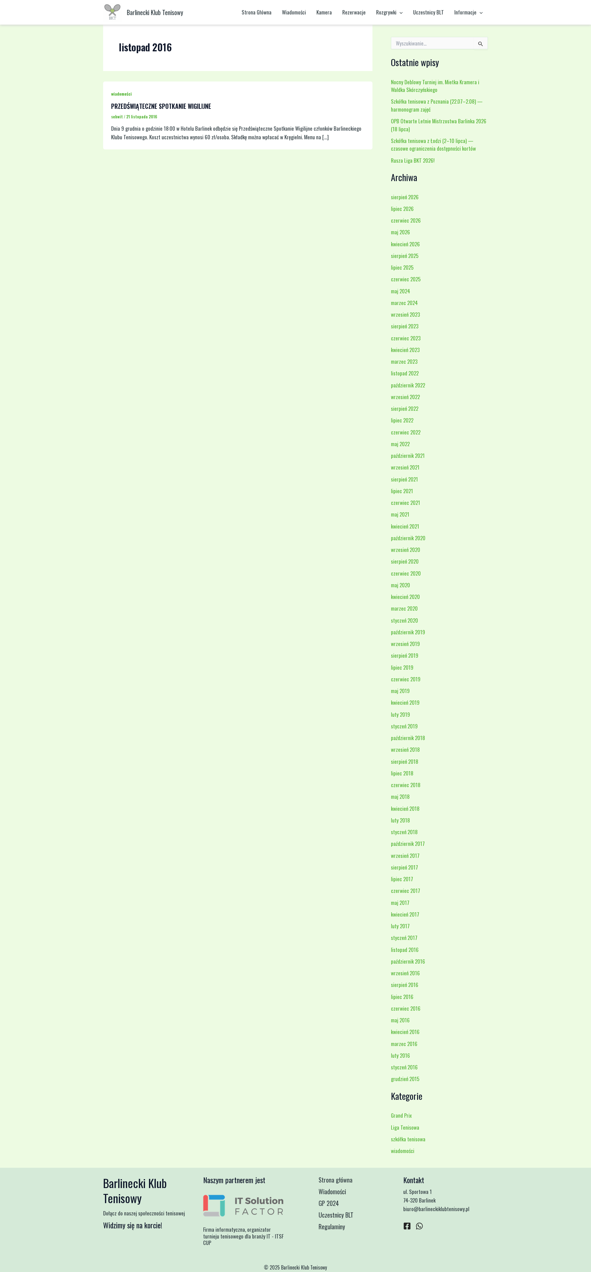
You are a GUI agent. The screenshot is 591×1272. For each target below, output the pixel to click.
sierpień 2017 (404, 867)
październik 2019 (408, 632)
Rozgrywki (386, 12)
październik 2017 (408, 843)
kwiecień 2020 (405, 596)
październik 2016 (408, 961)
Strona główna (335, 1179)
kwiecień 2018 (405, 808)
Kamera (324, 12)
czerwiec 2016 (405, 1008)
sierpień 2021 (404, 479)
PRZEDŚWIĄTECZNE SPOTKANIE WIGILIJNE (161, 106)
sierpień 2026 (405, 197)
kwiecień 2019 (405, 702)
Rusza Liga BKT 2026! (413, 160)
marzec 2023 (404, 361)
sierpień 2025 (404, 256)
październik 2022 (408, 385)
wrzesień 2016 (405, 973)
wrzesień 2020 (405, 549)
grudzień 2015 (405, 1079)
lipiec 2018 (402, 773)
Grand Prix (401, 1115)
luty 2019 (400, 714)
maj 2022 (400, 444)
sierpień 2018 (404, 761)
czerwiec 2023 (405, 338)
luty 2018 (400, 820)
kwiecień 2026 (405, 244)
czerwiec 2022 (405, 432)
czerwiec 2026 (406, 220)
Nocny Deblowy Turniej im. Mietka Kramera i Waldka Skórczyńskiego (435, 86)
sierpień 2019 (404, 655)
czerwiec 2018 (405, 785)
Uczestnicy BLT (428, 12)
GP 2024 (329, 1203)
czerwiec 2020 (406, 573)
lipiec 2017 (402, 879)
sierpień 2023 (404, 326)
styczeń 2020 (404, 620)
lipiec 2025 (402, 267)
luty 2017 (400, 926)
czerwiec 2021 (405, 502)
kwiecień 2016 (405, 1032)
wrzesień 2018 (405, 749)
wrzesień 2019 (405, 644)
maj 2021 (400, 514)
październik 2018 (408, 738)
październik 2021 (408, 455)
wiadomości (121, 93)
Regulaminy (332, 1226)
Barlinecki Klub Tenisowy (155, 12)
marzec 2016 (404, 1044)
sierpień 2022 (404, 408)
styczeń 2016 (404, 1067)
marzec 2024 (404, 303)
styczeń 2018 (404, 832)
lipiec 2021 (402, 491)
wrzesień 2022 (405, 397)
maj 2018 (400, 796)
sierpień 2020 (405, 561)
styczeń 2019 (404, 726)
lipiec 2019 (402, 667)
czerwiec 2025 (405, 279)
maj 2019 (400, 691)
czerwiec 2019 (405, 679)
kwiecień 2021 (405, 526)
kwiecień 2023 (405, 350)
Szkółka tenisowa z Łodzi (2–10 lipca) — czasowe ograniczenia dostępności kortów (433, 145)
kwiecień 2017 (405, 914)
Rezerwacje (354, 12)
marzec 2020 (404, 608)
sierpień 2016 (404, 985)
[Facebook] (407, 1226)
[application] (399, 12)
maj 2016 (400, 1020)
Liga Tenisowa (405, 1127)
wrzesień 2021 (405, 467)
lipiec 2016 (402, 997)
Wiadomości (294, 12)
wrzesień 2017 (405, 855)
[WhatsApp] (419, 1226)
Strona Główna (256, 12)
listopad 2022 (405, 373)
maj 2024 (400, 291)
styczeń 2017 (404, 937)
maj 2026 (400, 232)
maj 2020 (400, 585)
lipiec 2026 (402, 208)
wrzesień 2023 (405, 314)
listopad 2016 (405, 949)
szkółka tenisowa (408, 1139)
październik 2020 (408, 538)
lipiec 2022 (402, 420)
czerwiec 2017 (405, 890)
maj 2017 (400, 902)
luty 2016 (400, 1055)
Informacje (465, 12)
